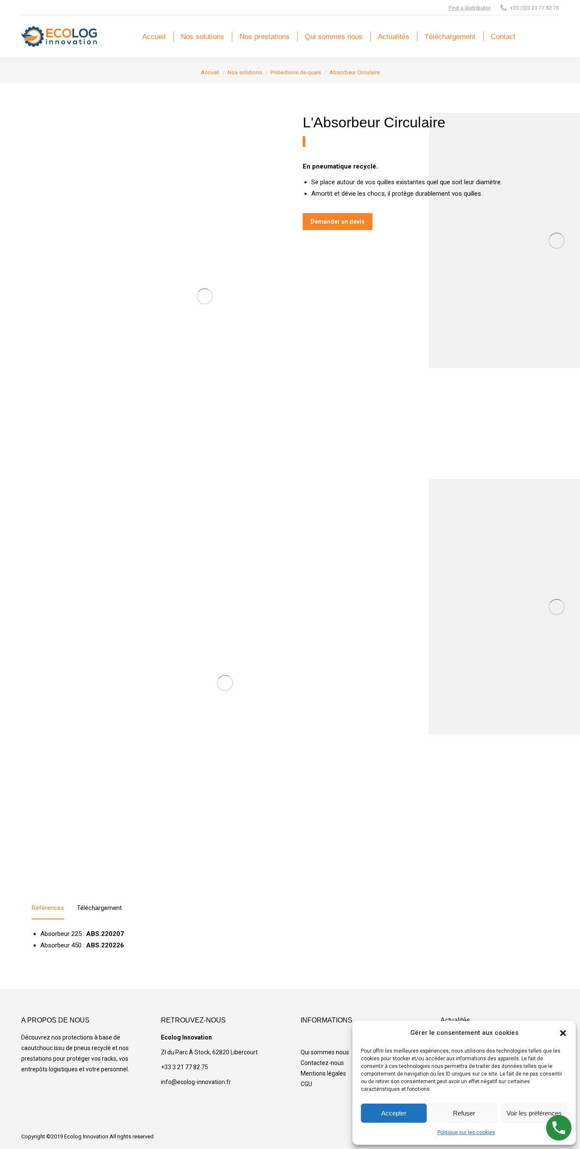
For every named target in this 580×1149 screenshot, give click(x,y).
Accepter (393, 1113)
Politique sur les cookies (466, 1132)
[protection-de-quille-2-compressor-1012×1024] (225, 683)
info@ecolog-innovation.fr (196, 1082)
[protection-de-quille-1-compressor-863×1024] (204, 296)
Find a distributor (469, 8)
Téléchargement (99, 908)
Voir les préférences (534, 1113)
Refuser (464, 1113)
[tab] (48, 909)
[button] (563, 1033)
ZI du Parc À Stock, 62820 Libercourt (209, 1052)
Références (48, 908)
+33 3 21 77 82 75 (184, 1067)
